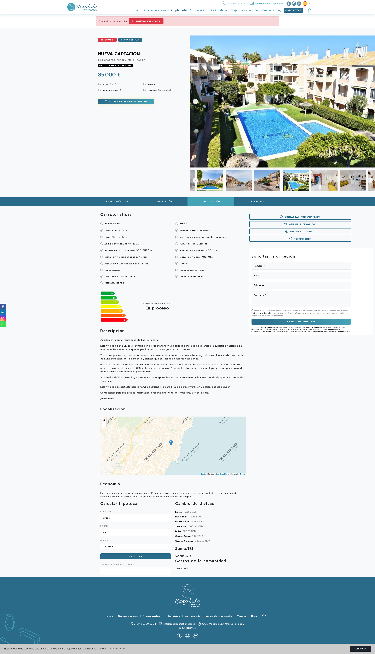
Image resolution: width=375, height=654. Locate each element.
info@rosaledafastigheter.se (269, 3)
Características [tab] (117, 201)
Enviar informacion (301, 321)
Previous (193, 101)
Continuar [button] (360, 649)
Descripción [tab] (164, 201)
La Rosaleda (219, 10)
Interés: (104, 526)
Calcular (135, 556)
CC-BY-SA (241, 474)
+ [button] (104, 420)
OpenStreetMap (221, 474)
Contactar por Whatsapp (302, 217)
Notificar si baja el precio (127, 101)
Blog (279, 10)
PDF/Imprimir (302, 239)
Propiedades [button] (180, 10)
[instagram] (294, 3)
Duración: (106, 541)
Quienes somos (156, 10)
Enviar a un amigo (303, 231)
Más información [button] (116, 648)
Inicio (139, 10)
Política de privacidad (262, 313)
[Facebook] (288, 3)
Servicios (201, 10)
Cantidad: (105, 511)
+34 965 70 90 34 (237, 3)
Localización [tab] (211, 201)
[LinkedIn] (299, 3)
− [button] (104, 425)
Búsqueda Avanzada (146, 21)
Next (371, 101)
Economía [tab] (257, 201)
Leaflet (203, 474)
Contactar (293, 10)
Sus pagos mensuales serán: (116, 564)
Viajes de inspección (244, 10)
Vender (266, 10)
